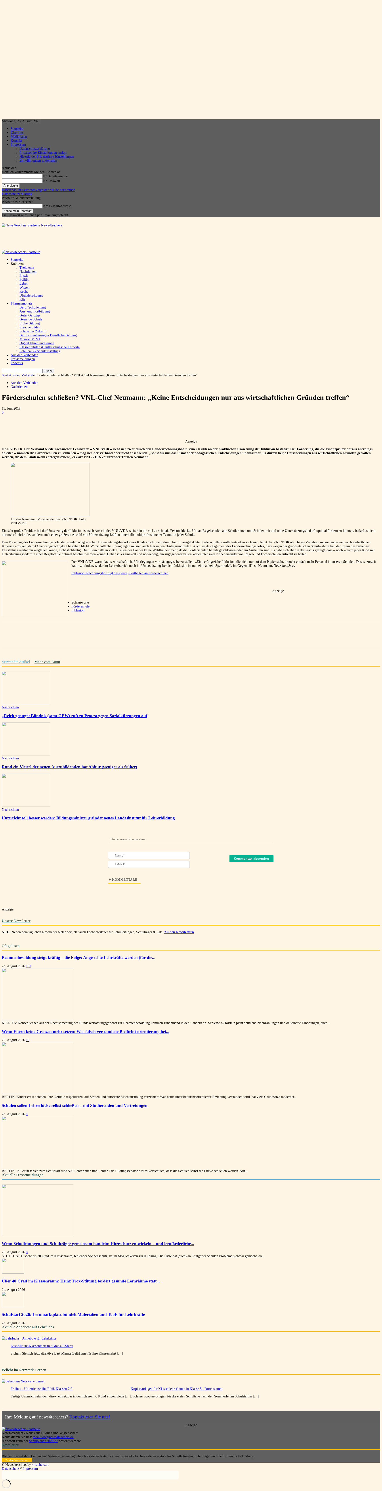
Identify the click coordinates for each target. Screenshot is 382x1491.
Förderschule (80, 606)
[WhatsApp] (73, 426)
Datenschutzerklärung (34, 148)
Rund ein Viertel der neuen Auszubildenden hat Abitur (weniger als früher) (69, 767)
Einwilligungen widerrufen (38, 160)
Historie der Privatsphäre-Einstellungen (46, 156)
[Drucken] (121, 426)
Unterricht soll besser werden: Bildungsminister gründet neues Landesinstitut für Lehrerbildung (88, 818)
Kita (22, 299)
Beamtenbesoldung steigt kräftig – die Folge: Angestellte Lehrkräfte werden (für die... (78, 957)
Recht (23, 291)
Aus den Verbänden (24, 355)
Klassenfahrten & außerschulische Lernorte (49, 347)
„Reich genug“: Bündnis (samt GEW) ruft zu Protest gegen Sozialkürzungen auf (74, 715)
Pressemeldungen (23, 359)
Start (5, 375)
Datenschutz (10, 1468)
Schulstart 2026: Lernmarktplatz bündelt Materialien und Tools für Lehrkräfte (73, 1314)
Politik (24, 279)
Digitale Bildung (31, 295)
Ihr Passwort (51, 181)
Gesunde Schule (30, 319)
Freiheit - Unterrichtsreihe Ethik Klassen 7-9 (41, 1389)
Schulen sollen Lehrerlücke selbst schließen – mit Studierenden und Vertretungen (75, 1105)
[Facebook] (41, 426)
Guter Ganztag (29, 315)
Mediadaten (19, 136)
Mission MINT (29, 339)
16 (27, 1040)
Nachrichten (27, 271)
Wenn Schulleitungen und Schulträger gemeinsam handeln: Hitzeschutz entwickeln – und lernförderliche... (98, 1243)
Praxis (23, 275)
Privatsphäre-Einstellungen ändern (43, 152)
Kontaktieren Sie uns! (89, 1416)
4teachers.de (40, 1464)
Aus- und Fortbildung (34, 311)
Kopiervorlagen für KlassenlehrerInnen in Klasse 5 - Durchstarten (176, 1389)
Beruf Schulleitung (32, 307)
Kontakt (16, 140)
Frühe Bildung (29, 323)
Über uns (17, 132)
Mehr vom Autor (47, 662)
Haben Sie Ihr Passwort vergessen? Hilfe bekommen (38, 190)
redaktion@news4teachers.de (53, 1437)
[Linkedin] (89, 426)
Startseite (17, 128)
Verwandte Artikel (16, 662)
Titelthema (26, 267)
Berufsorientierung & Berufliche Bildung (48, 335)
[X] (57, 426)
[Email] (105, 426)
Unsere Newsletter (16, 921)
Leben (23, 283)
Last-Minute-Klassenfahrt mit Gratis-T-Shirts (42, 1346)
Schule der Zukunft (32, 331)
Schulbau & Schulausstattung (39, 351)
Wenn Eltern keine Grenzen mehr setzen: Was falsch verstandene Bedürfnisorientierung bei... (85, 1031)
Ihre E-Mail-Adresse (57, 206)
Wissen (24, 287)
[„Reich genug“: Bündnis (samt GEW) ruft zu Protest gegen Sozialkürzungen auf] (26, 703)
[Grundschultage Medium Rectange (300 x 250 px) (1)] (35, 615)
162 (28, 966)
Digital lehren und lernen (36, 343)
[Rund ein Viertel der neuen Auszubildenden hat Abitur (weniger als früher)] (26, 754)
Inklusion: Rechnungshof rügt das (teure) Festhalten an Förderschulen (119, 573)
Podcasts (17, 363)
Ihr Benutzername (55, 176)
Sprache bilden (29, 327)
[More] (137, 426)
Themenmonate (21, 303)
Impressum (18, 144)
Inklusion (77, 610)
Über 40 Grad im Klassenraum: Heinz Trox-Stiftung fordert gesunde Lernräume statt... (81, 1281)
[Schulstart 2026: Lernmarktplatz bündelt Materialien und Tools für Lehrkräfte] (13, 1306)
